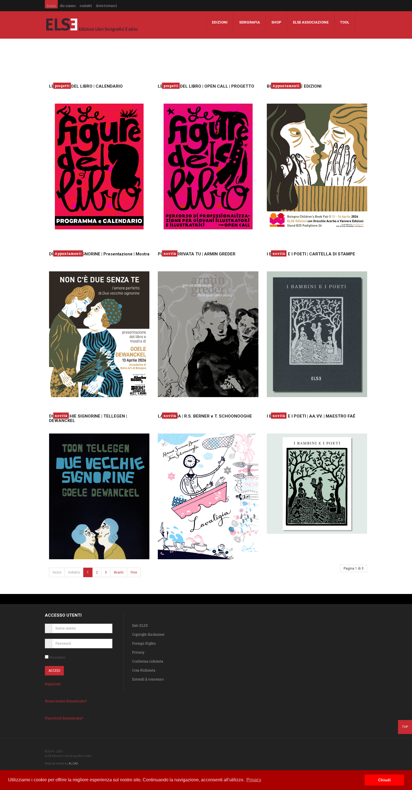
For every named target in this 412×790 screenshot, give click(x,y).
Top (405, 727)
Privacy (138, 652)
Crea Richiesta (143, 670)
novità (169, 253)
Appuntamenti (285, 85)
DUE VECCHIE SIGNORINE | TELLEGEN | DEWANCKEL (88, 418)
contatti (86, 5)
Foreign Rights (144, 643)
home (51, 5)
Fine (134, 572)
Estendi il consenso (148, 679)
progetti (62, 85)
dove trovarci (106, 5)
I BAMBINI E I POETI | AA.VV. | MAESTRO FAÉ (311, 416)
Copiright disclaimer (148, 634)
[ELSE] (91, 25)
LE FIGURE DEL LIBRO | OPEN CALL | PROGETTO (206, 86)
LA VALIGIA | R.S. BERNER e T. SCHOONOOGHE (205, 416)
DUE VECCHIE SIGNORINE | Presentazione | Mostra (99, 254)
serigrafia (249, 22)
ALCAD (73, 763)
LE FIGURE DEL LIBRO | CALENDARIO (86, 86)
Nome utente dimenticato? (66, 701)
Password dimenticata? (64, 718)
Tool (344, 22)
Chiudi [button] (384, 780)
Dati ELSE (140, 625)
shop (276, 22)
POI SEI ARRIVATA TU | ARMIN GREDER (196, 254)
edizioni (220, 22)
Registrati (53, 684)
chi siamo (68, 5)
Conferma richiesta (147, 661)
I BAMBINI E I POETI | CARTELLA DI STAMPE (311, 254)
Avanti (119, 572)
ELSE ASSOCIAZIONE (310, 22)
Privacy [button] (253, 779)
